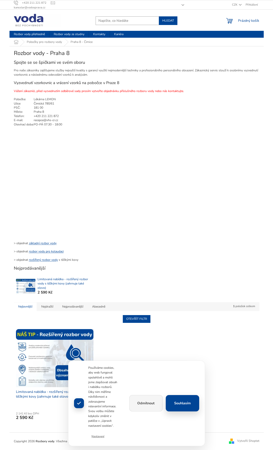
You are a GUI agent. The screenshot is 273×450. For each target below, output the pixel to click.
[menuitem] (29, 34)
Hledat (168, 21)
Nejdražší (47, 307)
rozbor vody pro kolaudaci (46, 251)
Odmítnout (146, 403)
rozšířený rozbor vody (43, 260)
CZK (235, 5)
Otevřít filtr (136, 319)
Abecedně (98, 307)
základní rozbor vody (43, 243)
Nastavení (98, 436)
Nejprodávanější (72, 307)
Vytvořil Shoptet (248, 441)
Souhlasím (182, 403)
